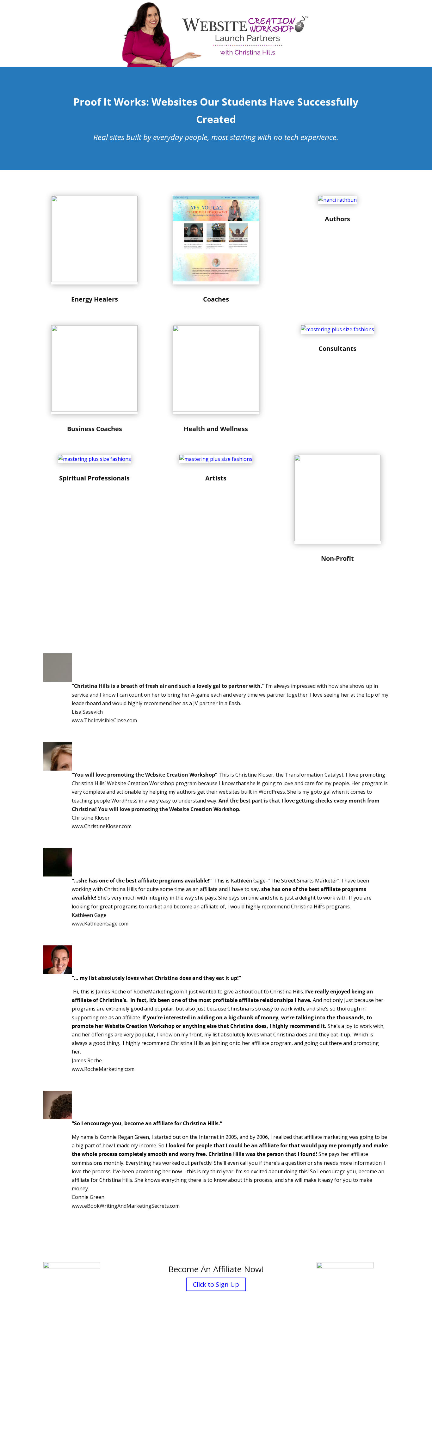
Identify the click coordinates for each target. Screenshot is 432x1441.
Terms (254, 1402)
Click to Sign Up (216, 1284)
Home (145, 1402)
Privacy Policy (226, 1402)
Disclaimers (172, 1402)
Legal (198, 1402)
